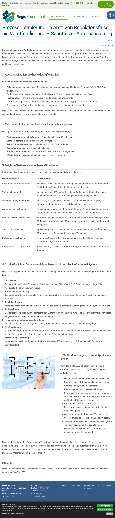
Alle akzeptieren (105, 506)
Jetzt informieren (106, 4)
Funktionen (79, 16)
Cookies (90, 488)
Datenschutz (90, 485)
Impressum (79, 485)
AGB (97, 485)
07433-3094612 (76, 3)
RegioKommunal (58, 16)
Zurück (109, 40)
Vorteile (95, 16)
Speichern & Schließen (104, 509)
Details (109, 514)
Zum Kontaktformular (39, 496)
